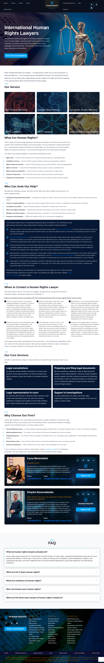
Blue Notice (51, 625)
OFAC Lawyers (33, 623)
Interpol (6, 3)
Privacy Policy (96, 653)
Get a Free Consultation (16, 56)
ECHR (27, 3)
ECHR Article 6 (71, 640)
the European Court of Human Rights (62, 255)
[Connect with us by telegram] (96, 4)
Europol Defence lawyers (74, 634)
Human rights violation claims (75, 630)
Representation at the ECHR (74, 625)
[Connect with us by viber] (91, 4)
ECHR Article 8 (71, 643)
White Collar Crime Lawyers (36, 638)
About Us (65, 9)
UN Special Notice (53, 634)
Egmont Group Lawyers (35, 619)
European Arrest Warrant (74, 632)
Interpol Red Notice (53, 621)
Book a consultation (15, 629)
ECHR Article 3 (71, 636)
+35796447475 (34, 479)
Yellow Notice (51, 640)
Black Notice (51, 636)
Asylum (21, 3)
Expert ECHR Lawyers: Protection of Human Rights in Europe (75, 621)
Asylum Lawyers (38, 653)
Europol (13, 3)
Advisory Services (72, 627)
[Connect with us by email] (91, 8)
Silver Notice (51, 630)
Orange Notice (52, 638)
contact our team (51, 449)
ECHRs (6, 653)
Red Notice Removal (53, 619)
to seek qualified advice (64, 229)
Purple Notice (51, 632)
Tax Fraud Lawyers (34, 636)
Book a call (85, 476)
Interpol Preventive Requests (56, 627)
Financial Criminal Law (69, 3)
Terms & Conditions (79, 653)
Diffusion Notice (52, 643)
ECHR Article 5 (71, 638)
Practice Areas (7, 9)
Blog (79, 3)
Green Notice (51, 623)
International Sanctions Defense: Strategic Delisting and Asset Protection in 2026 (37, 628)
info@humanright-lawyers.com (58, 479)
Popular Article (63, 653)
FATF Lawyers (32, 621)
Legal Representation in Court (19, 237)
